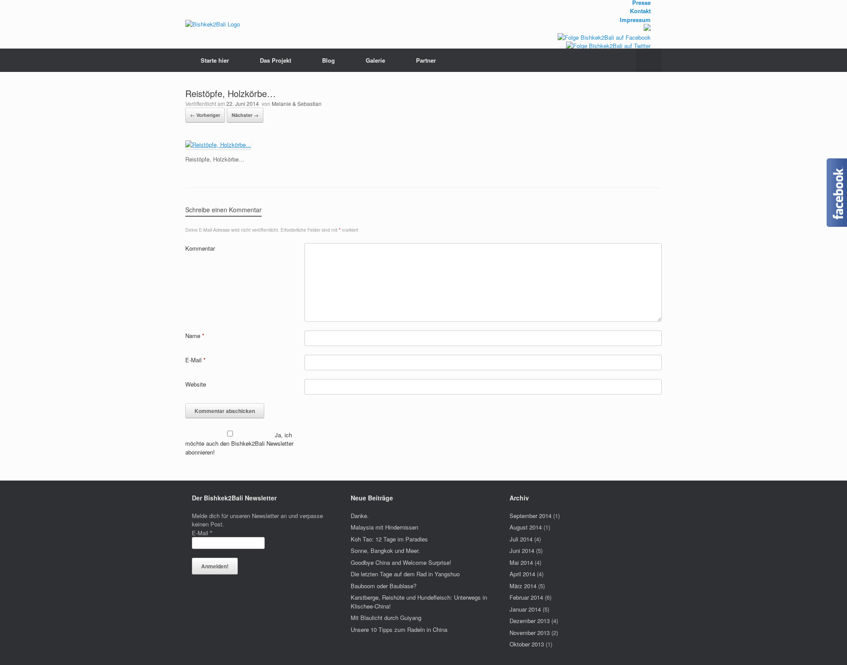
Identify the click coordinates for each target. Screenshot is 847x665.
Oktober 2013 (527, 644)
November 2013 (530, 632)
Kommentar (200, 248)
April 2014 (522, 574)
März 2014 (523, 586)
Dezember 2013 (530, 620)
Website (195, 384)
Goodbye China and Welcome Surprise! (401, 562)
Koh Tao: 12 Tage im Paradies (389, 539)
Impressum (635, 19)
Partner (426, 60)
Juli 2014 (521, 539)
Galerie (375, 60)
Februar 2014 (526, 597)
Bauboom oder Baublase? (383, 586)
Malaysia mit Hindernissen (384, 527)
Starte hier (215, 60)
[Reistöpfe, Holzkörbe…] (218, 144)
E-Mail (195, 360)
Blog (328, 60)
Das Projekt (275, 60)
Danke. (360, 515)
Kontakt (640, 11)
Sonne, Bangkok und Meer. (385, 550)
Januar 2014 (525, 609)
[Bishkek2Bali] (212, 24)
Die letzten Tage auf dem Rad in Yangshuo (405, 574)
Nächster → (245, 115)
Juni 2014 (522, 550)
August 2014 (526, 527)
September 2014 (530, 515)
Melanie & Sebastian (297, 103)
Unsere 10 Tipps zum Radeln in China (399, 629)
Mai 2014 (521, 562)
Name (194, 335)
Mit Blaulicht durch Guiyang (386, 617)
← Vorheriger (205, 115)
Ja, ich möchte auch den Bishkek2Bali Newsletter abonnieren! (239, 443)
